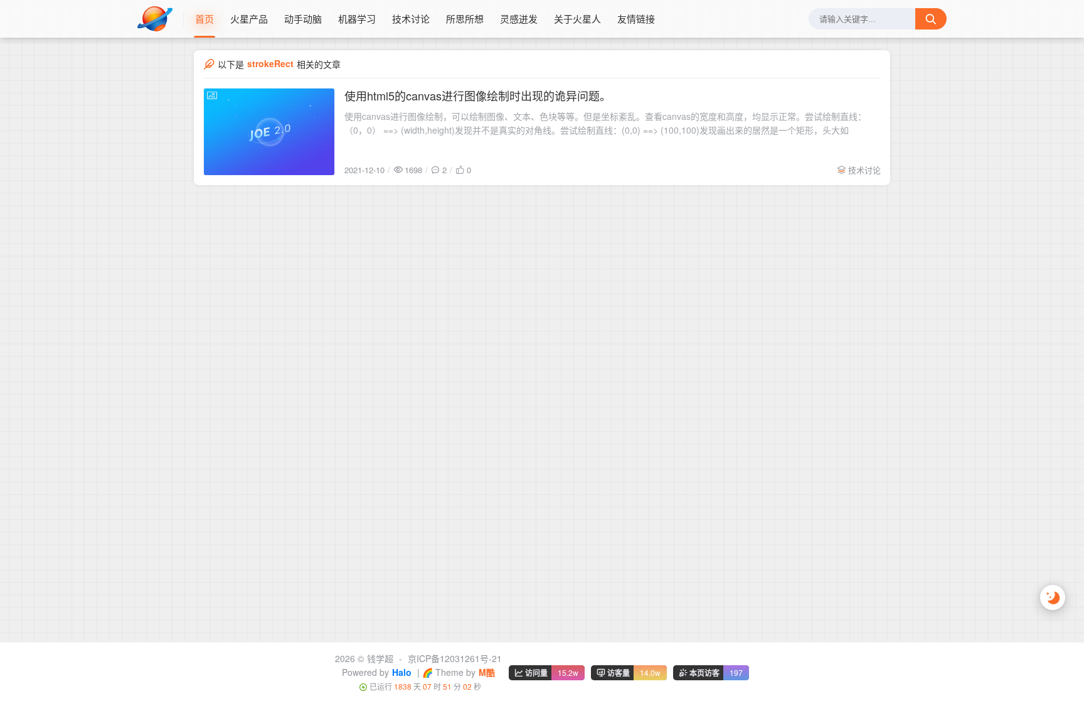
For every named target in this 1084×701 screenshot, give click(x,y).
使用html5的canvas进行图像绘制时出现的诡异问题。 (477, 95)
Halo (402, 672)
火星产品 (249, 18)
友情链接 (636, 18)
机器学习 (357, 18)
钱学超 (380, 658)
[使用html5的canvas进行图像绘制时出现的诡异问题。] (269, 132)
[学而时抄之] (160, 19)
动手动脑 (303, 18)
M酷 (487, 672)
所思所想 (465, 18)
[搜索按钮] (931, 18)
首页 (204, 18)
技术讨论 (411, 18)
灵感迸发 (519, 18)
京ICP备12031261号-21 (455, 658)
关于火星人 (577, 18)
